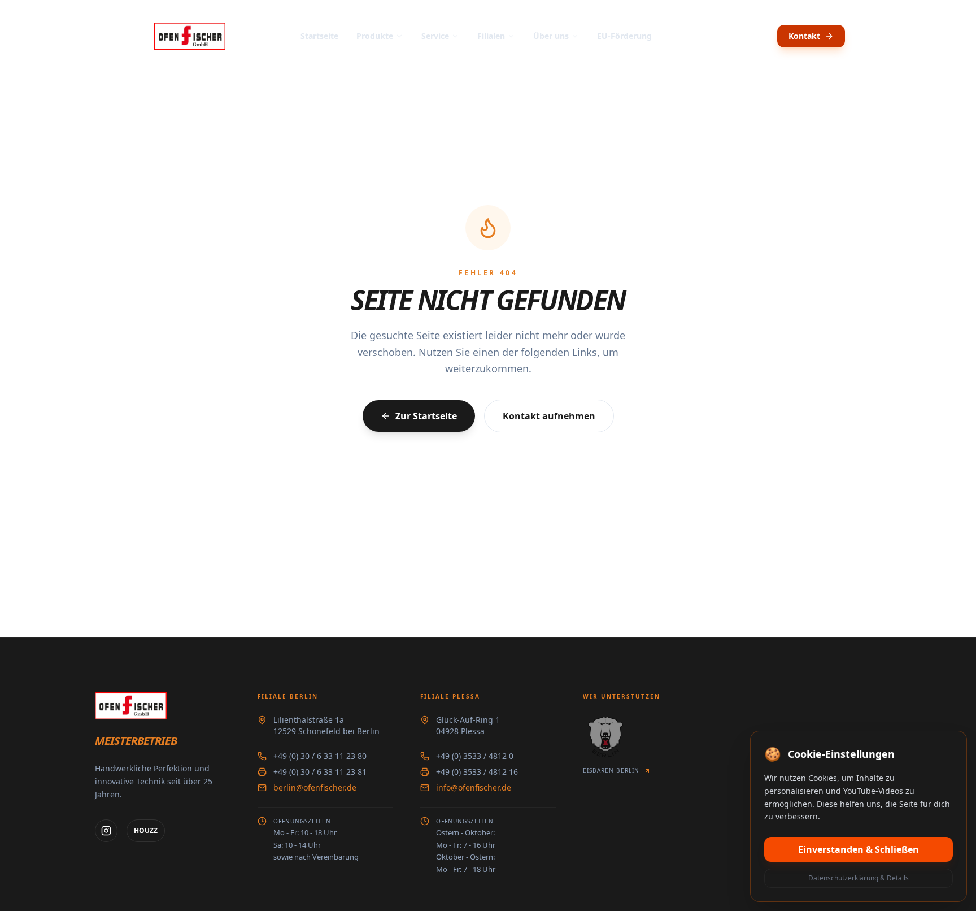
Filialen (491, 36)
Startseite (319, 36)
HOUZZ (146, 830)
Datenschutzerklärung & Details (858, 878)
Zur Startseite (426, 416)
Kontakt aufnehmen (549, 416)
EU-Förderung (624, 36)
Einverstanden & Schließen (858, 849)
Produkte (374, 36)
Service (435, 36)
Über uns (551, 36)
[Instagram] (106, 830)
